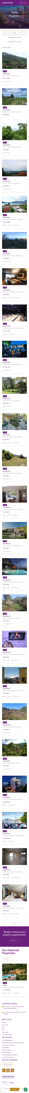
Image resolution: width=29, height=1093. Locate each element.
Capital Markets (6, 1047)
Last (24, 923)
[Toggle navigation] (21, 2)
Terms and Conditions (7, 1034)
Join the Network (7, 1064)
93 (12, 923)
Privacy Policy (5, 1032)
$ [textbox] (25, 2)
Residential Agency (6, 1052)
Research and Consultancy (8, 1045)
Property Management (7, 1040)
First (5, 923)
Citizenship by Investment (8, 1057)
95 (16, 923)
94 (14, 923)
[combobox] (26, 3)
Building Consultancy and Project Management (13, 1042)
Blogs (3, 1029)
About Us (4, 1022)
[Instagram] (8, 1070)
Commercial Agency (6, 1050)
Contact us (13, 940)
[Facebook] (4, 1070)
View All (6, 958)
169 (22, 923)
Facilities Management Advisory (9, 1055)
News (3, 1027)
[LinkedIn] (12, 1070)
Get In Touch (5, 1025)
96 (18, 923)
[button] (25, 61)
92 (10, 923)
